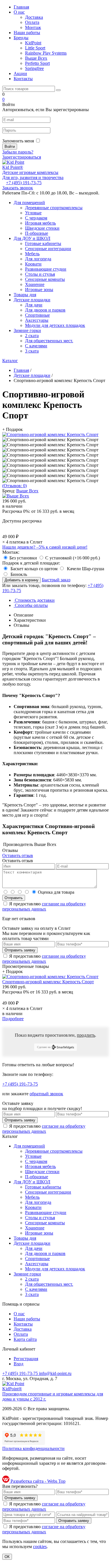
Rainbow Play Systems (46, 53)
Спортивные (37, 315)
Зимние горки (27, 330)
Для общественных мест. (49, 340)
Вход (18, 1363)
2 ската (32, 335)
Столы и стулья (40, 274)
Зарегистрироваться (21, 157)
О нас (19, 12)
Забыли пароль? (17, 152)
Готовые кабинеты (43, 243)
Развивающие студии (45, 269)
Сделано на (43, 1047)
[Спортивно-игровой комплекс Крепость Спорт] (50, 434)
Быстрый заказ (56, 579)
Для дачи (33, 304)
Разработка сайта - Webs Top (37, 1481)
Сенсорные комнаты (45, 279)
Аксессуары (36, 320)
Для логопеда (38, 258)
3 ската (32, 351)
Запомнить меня (18, 140)
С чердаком (36, 217)
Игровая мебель (40, 223)
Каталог (10, 360)
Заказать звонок (17, 187)
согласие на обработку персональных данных (43, 1129)
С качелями (36, 345)
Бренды (21, 37)
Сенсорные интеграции (48, 248)
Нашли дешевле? (44, 547)
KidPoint (33, 42)
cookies (40, 1546)
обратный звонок (46, 1093)
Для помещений (29, 202)
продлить (86, 1035)
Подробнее (13, 1018)
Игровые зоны (39, 289)
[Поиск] (58, 90)
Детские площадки (32, 299)
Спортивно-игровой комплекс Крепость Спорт (48, 981)
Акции (20, 73)
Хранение (34, 284)
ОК (7, 1557)
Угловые (33, 212)
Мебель (32, 253)
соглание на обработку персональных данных (44, 906)
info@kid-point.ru (55, 1373)
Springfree (34, 68)
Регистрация (26, 1358)
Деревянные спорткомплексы (54, 207)
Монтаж (33, 27)
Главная (21, 7)
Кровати (33, 264)
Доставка (34, 17)
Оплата (32, 22)
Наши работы (27, 32)
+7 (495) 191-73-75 (24, 182)
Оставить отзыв (17, 855)
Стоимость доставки (34, 600)
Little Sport (35, 47)
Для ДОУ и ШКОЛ (32, 238)
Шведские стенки (42, 228)
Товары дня (25, 294)
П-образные (36, 233)
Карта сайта (25, 1339)
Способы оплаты (31, 605)
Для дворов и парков (45, 310)
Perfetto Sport (37, 63)
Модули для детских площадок (55, 325)
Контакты (23, 78)
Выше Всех (36, 58)
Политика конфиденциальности (33, 1448)
